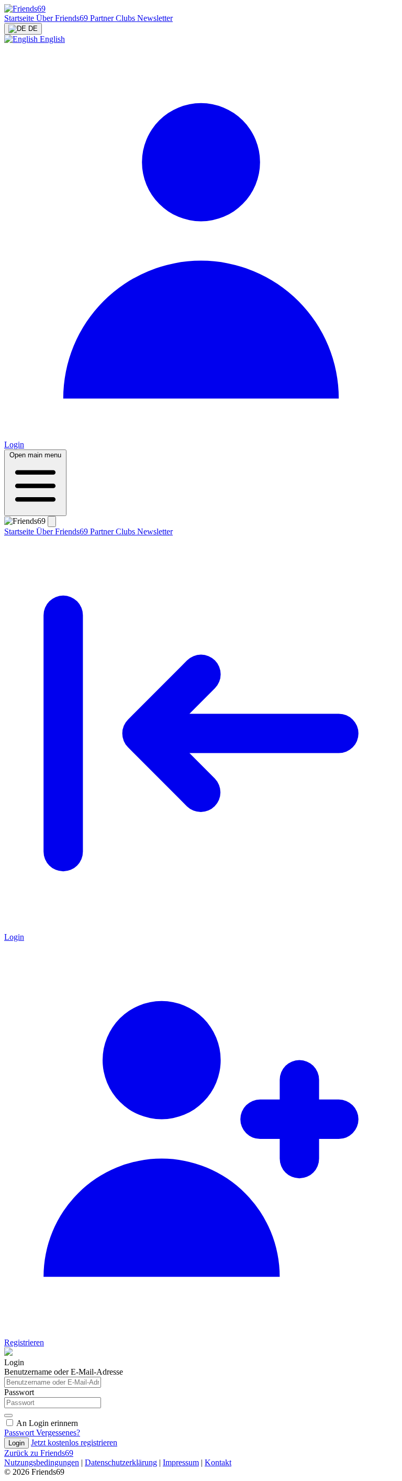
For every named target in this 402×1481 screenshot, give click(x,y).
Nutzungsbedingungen (41, 1462)
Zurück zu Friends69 (38, 1453)
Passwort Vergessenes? (42, 1432)
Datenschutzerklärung (121, 1462)
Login (16, 1443)
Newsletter (155, 18)
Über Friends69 (63, 18)
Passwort (19, 1392)
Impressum (181, 1462)
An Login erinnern (47, 1423)
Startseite (20, 18)
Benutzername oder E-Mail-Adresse (63, 1371)
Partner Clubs (113, 18)
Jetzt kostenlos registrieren (74, 1442)
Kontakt (218, 1462)
